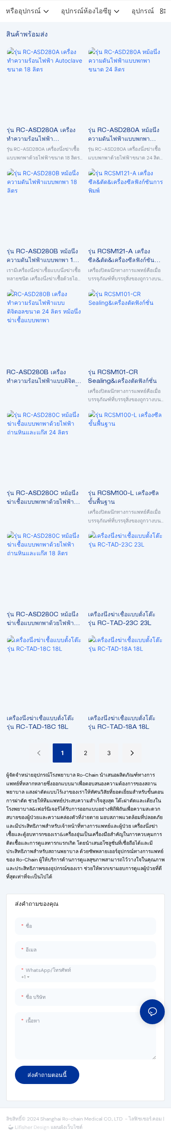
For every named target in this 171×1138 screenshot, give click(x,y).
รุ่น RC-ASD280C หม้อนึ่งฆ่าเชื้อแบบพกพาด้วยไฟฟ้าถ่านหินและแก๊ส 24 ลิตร (42, 499)
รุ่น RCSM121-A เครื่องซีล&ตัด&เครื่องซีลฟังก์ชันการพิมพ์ (121, 257)
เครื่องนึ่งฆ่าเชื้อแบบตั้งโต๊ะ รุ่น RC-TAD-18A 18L (122, 723)
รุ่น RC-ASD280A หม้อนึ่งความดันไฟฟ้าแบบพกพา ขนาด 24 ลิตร (123, 136)
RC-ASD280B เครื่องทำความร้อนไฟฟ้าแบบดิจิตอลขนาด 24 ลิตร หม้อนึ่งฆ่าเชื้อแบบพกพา (44, 378)
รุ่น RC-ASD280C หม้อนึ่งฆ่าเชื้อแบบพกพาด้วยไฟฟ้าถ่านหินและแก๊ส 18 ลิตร (42, 620)
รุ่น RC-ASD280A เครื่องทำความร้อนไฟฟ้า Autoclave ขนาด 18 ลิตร (42, 136)
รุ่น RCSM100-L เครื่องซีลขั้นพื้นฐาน (123, 498)
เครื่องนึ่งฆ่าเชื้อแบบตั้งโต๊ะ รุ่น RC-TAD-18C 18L (40, 723)
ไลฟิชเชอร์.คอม (146, 1119)
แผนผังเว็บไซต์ (66, 1127)
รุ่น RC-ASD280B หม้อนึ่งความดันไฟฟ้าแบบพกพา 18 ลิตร (42, 257)
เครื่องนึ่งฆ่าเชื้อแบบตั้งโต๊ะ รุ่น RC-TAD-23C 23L (122, 619)
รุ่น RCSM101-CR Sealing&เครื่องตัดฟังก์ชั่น (122, 377)
